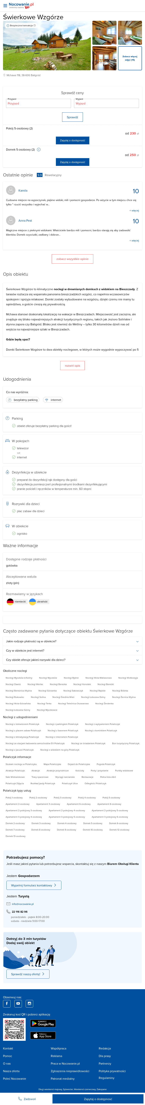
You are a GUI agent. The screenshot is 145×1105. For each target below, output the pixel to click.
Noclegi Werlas (35, 684)
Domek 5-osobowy (92, 823)
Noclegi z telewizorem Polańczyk (22, 724)
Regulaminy (106, 1078)
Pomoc (7, 1056)
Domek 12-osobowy (119, 829)
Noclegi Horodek (82, 684)
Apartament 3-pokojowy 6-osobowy (110, 816)
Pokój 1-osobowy (14, 797)
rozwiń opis (72, 365)
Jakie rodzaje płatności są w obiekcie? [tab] (31, 641)
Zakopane (102, 1089)
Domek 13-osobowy (15, 836)
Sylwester (68, 1089)
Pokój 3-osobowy (62, 797)
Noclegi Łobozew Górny (18, 709)
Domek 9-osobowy (66, 829)
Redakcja (105, 1048)
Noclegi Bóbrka (120, 690)
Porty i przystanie (99, 770)
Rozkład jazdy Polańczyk (43, 783)
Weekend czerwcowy (85, 1089)
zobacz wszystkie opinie (72, 259)
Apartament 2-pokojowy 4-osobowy (67, 810)
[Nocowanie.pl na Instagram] (29, 1004)
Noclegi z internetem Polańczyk (62, 736)
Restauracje (87, 777)
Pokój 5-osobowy (111, 797)
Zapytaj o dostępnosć (98, 1099)
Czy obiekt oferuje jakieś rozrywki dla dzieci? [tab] (35, 660)
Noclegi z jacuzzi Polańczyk (20, 749)
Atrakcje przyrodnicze (58, 770)
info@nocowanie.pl (23, 904)
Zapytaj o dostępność (72, 140)
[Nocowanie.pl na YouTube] (18, 1004)
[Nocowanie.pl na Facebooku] (7, 1004)
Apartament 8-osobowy (109, 804)
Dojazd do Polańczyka (79, 764)
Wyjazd (79, 99)
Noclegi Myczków (48, 677)
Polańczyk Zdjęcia (15, 783)
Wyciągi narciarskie (65, 777)
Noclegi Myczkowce (47, 709)
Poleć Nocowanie (14, 1078)
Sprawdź (72, 117)
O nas (7, 1063)
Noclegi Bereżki (106, 684)
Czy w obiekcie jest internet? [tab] (25, 650)
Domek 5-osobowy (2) (20, 149)
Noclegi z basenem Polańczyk (63, 730)
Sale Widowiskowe (15, 777)
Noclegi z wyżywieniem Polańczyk (102, 724)
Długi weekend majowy (50, 1089)
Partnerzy (105, 1063)
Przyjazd (12, 99)
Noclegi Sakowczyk (73, 690)
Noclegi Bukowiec (15, 697)
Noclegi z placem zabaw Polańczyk (23, 730)
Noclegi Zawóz (13, 684)
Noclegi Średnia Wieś (63, 697)
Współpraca (58, 1048)
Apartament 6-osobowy (79, 804)
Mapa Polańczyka (52, 764)
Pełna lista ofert (108, 777)
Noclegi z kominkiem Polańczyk (101, 730)
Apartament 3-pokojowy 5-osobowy (67, 816)
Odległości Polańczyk (95, 783)
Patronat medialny (63, 1078)
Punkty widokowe (124, 770)
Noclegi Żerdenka (104, 703)
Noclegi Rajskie (98, 690)
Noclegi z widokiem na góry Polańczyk (59, 749)
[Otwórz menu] (5, 5)
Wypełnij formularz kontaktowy (31, 885)
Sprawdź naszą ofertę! (25, 974)
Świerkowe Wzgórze (33, 17)
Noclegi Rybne (71, 677)
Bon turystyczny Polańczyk (125, 743)
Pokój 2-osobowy (38, 797)
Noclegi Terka (44, 703)
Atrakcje (36, 770)
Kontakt (8, 1048)
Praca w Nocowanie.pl (65, 1063)
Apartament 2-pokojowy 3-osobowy (24, 810)
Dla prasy (105, 1056)
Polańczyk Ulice (70, 783)
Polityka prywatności (112, 1071)
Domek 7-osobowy (15, 829)
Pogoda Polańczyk (106, 764)
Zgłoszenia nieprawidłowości (70, 1071)
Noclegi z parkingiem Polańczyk (62, 724)
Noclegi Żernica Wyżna (124, 697)
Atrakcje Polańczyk (15, 770)
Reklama (56, 1056)
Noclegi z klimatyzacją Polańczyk (22, 736)
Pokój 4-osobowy (87, 797)
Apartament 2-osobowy (17, 804)
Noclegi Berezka (58, 684)
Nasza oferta (11, 1071)
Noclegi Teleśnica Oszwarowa (73, 703)
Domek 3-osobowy (41, 823)
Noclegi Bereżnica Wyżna (19, 690)
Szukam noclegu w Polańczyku (21, 764)
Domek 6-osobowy (118, 823)
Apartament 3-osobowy (48, 804)
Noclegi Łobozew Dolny (93, 697)
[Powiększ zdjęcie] (104, 33)
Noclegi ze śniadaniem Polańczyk (88, 743)
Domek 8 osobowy (40, 829)
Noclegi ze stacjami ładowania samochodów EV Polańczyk (35, 743)
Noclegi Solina (38, 697)
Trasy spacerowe (40, 777)
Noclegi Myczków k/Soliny (19, 677)
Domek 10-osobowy (93, 829)
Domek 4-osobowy (66, 823)
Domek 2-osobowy (15, 823)
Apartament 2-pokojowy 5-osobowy (110, 810)
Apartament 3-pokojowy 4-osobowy (24, 816)
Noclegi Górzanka (48, 690)
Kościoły (80, 770)
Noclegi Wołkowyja (128, 677)
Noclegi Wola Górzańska (18, 703)
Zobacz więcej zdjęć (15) (130, 58)
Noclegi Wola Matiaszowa (99, 677)
